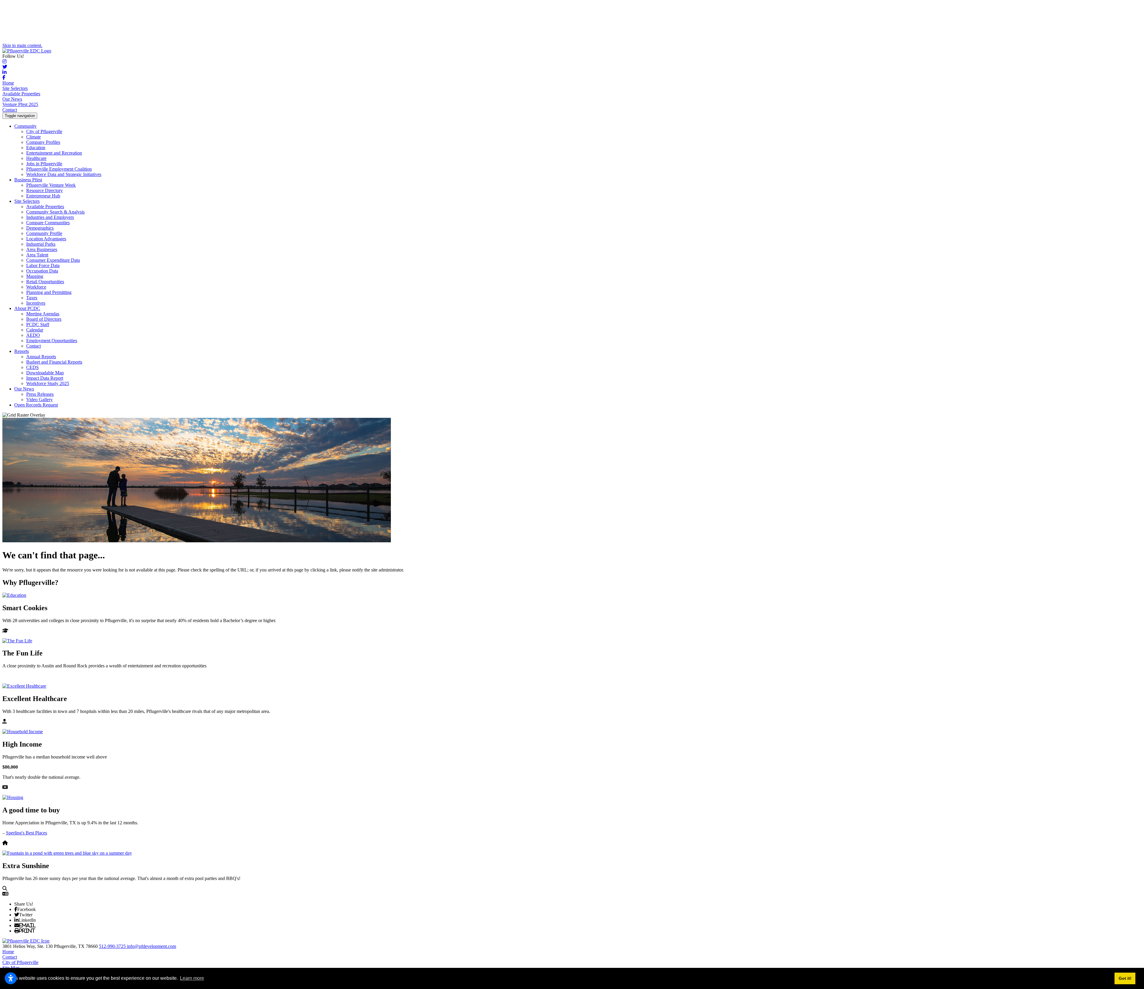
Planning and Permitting (49, 292)
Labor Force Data (43, 265)
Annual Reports (41, 356)
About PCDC (27, 308)
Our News (12, 99)
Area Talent (37, 254)
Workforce (36, 286)
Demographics (40, 227)
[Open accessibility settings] (11, 978)
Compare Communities (48, 222)
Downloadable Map (45, 372)
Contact (9, 109)
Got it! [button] (1125, 978)
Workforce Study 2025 (47, 383)
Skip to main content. (22, 45)
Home (8, 82)
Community (25, 126)
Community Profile (44, 233)
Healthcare (36, 158)
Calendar (34, 329)
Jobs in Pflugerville (44, 163)
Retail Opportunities (45, 281)
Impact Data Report (44, 378)
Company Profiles (43, 142)
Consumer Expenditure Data (53, 260)
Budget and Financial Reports (54, 362)
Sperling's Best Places (26, 832)
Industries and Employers (50, 217)
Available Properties (21, 93)
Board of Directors (43, 319)
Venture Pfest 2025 (20, 104)
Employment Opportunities (51, 340)
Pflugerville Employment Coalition (59, 169)
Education (35, 147)
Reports (21, 351)
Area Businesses (41, 249)
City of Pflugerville (44, 131)
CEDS (32, 367)
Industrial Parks (40, 244)
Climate (33, 136)
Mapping (34, 276)
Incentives (35, 303)
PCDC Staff (37, 324)
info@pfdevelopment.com (151, 946)
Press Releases (40, 394)
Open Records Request (36, 404)
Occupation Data (42, 270)
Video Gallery (39, 399)
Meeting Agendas (42, 313)
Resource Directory (44, 190)
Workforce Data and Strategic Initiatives (63, 174)
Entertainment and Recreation (54, 152)
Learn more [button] (192, 978)
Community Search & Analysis (55, 211)
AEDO (33, 335)
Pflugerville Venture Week (51, 185)
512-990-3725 (113, 946)
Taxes (31, 297)
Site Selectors (15, 88)
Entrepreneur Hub (43, 195)
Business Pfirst (28, 179)
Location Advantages (46, 238)
